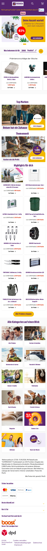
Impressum (18, 545)
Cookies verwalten (19, 540)
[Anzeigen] (41, 51)
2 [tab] (24, 44)
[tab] (23, 504)
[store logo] (18, 4)
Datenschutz (37, 542)
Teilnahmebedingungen (22, 542)
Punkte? (30, 50)
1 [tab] (21, 44)
